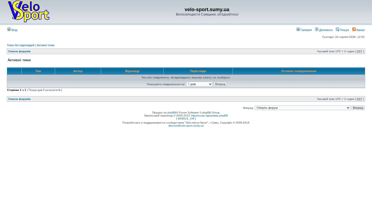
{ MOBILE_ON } (186, 118)
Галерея (306, 30)
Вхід (14, 30)
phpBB (171, 112)
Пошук (344, 30)
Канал (360, 30)
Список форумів (19, 51)
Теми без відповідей (20, 45)
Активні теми (45, 45)
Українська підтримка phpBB (209, 115)
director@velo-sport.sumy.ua (186, 125)
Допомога (325, 30)
